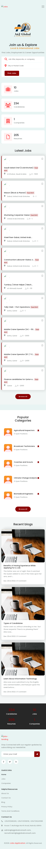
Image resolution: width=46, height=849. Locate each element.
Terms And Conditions (10, 811)
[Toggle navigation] (43, 6)
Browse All (23, 396)
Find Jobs (11, 73)
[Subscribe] (37, 754)
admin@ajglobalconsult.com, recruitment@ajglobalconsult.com (20, 831)
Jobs (3, 779)
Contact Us (6, 798)
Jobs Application (17, 843)
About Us (5, 793)
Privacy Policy (6, 807)
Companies (6, 783)
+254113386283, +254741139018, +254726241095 (23, 821)
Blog (3, 802)
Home (3, 774)
